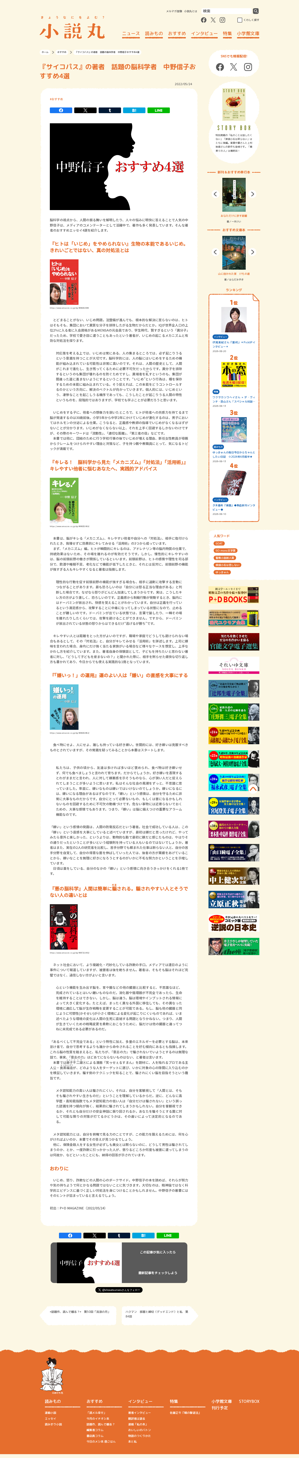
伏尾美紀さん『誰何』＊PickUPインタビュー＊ (234, 344)
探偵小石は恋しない (227, 565)
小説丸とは (190, 11)
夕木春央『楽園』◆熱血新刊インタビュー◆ (234, 507)
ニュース (131, 33)
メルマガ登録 (174, 11)
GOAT (219, 543)
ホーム (45, 52)
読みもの (154, 33)
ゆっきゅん (222, 572)
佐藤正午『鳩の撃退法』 (185, 1413)
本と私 (132, 1441)
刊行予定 (220, 1408)
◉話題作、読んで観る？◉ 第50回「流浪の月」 (80, 1312)
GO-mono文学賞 (226, 550)
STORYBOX (249, 1401)
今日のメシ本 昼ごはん (101, 1441)
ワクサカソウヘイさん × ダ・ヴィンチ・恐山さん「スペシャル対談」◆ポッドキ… (234, 399)
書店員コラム (95, 1436)
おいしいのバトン (139, 1430)
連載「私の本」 (138, 1424)
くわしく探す (251, 20)
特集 (227, 33)
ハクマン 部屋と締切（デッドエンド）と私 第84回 (156, 1314)
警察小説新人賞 (225, 558)
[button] (216, 194)
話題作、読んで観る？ (100, 1424)
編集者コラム (95, 1430)
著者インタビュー (139, 1413)
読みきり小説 (53, 1424)
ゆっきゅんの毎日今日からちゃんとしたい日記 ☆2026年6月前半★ (234, 454)
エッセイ (50, 1418)
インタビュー (204, 33)
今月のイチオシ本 (97, 1418)
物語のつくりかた (139, 1436)
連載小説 (50, 1413)
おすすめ (177, 33)
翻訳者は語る (136, 1418)
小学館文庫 (248, 33)
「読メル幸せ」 (96, 1413)
